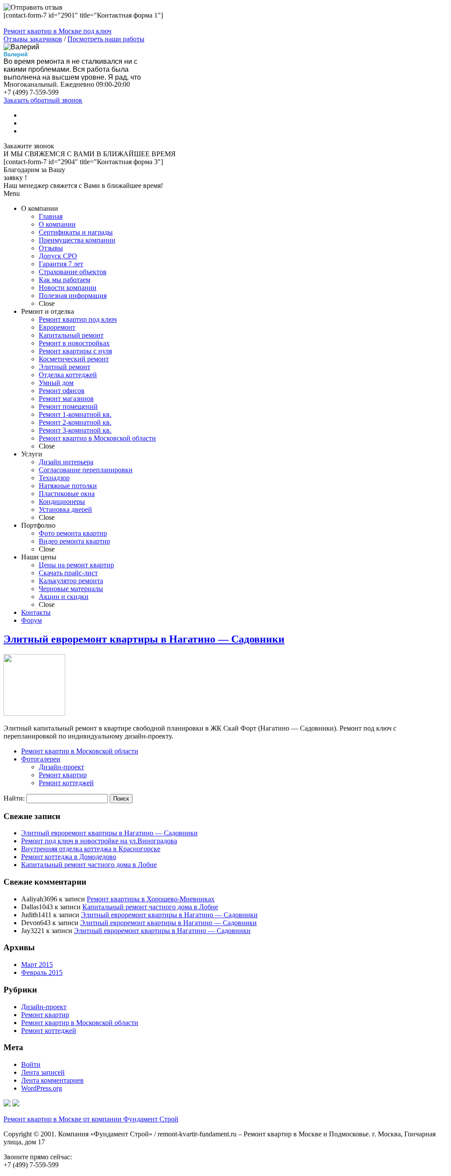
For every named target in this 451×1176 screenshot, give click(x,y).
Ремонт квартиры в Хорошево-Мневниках (150, 899)
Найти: (14, 798)
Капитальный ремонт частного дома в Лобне (89, 864)
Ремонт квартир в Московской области (79, 751)
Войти (31, 1064)
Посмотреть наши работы (105, 39)
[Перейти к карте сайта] (15, 1104)
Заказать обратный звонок (43, 100)
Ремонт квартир (63, 775)
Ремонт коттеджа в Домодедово (68, 856)
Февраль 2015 (42, 972)
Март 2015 (37, 964)
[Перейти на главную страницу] (7, 1104)
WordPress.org (41, 1088)
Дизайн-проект (61, 767)
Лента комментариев (52, 1080)
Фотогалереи (40, 759)
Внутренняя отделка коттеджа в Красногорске (90, 849)
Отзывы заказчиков (33, 39)
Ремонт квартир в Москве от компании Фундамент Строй (91, 1119)
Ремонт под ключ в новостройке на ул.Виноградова (99, 841)
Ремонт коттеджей (66, 782)
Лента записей (43, 1072)
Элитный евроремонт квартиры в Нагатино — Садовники (144, 639)
